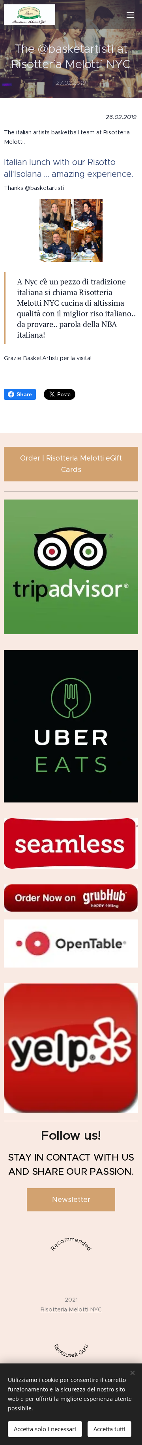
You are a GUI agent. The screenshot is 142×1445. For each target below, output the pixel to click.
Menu (130, 14)
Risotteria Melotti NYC (71, 1309)
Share (24, 394)
